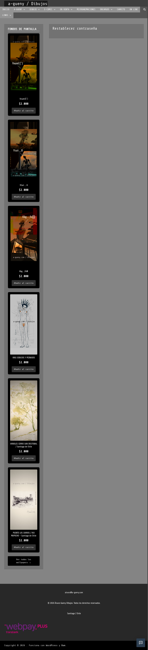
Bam (63, 645)
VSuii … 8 (24, 185)
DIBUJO (33, 9)
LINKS (5, 15)
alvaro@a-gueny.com (74, 592)
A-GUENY (18, 9)
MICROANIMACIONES (86, 9)
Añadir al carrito (24, 111)
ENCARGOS (104, 9)
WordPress (52, 645)
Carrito (121, 9)
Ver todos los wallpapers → (23, 561)
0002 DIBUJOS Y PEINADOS (24, 357)
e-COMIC (48, 9)
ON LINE (134, 9)
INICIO (5, 9)
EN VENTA (64, 9)
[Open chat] (140, 642)
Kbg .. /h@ (23, 271)
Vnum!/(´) (24, 99)
